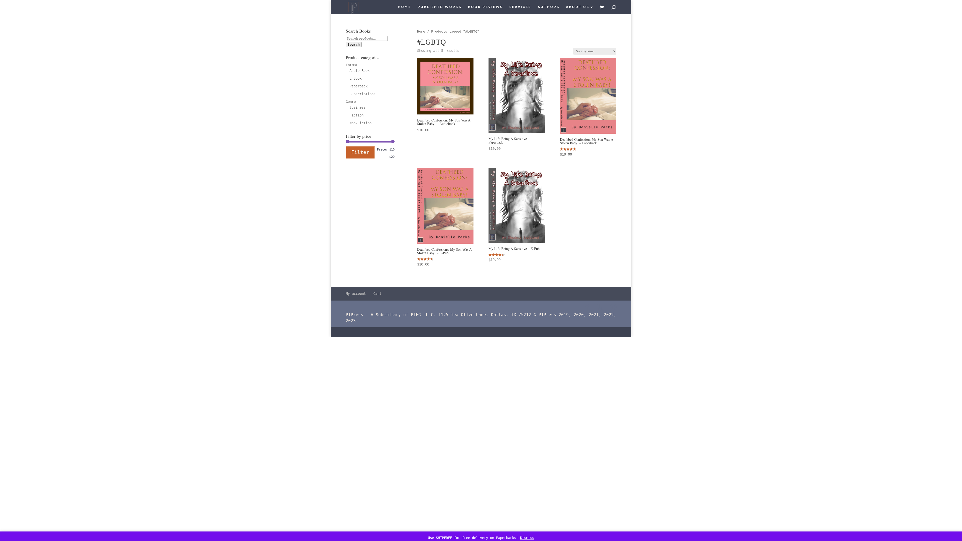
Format (352, 65)
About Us (577, 7)
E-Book (355, 78)
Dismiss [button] (527, 538)
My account (356, 294)
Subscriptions (362, 94)
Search (354, 44)
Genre (351, 102)
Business (357, 107)
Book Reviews (485, 7)
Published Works (439, 7)
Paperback (358, 86)
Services (520, 7)
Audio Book (359, 71)
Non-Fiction (360, 123)
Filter (360, 152)
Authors (548, 7)
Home (404, 7)
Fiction (356, 115)
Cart (377, 294)
